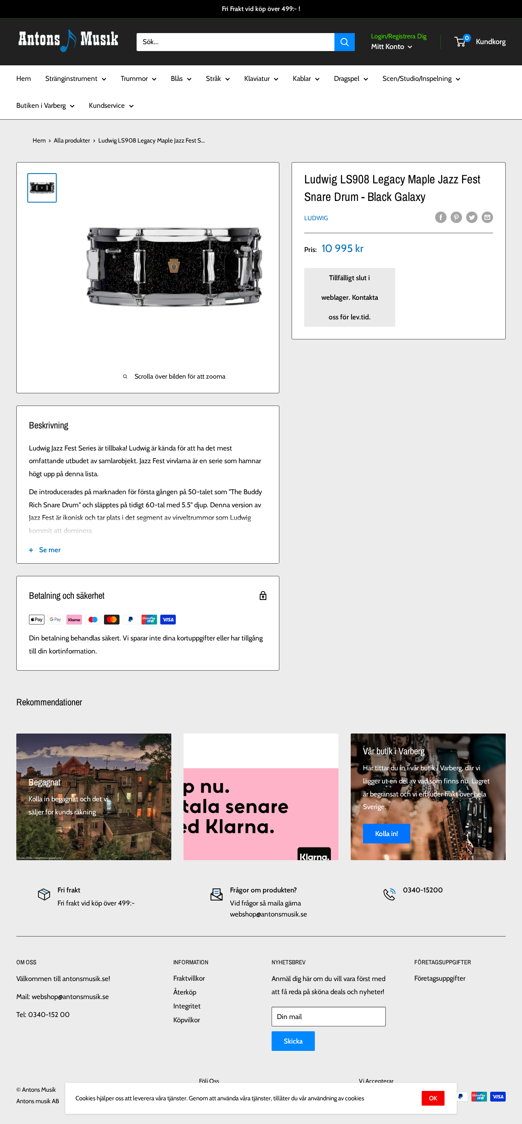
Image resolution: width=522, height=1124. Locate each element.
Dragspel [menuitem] (346, 78)
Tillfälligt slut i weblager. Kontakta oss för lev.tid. (349, 297)
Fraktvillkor (189, 978)
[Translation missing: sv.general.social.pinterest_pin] (456, 217)
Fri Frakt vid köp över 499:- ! (261, 9)
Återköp (184, 992)
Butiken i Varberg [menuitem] (41, 105)
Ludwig (316, 217)
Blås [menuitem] (177, 78)
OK (433, 1098)
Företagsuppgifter (439, 978)
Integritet (187, 1006)
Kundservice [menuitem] (107, 105)
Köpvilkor (186, 1020)
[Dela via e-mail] (487, 217)
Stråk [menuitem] (213, 78)
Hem (39, 140)
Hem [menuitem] (23, 78)
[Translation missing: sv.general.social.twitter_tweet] (472, 217)
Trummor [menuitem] (134, 78)
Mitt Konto (388, 46)
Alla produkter (72, 140)
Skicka (293, 1041)
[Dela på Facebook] (441, 217)
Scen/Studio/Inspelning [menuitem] (417, 78)
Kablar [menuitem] (302, 78)
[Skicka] (344, 42)
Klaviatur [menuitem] (257, 78)
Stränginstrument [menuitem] (71, 78)
